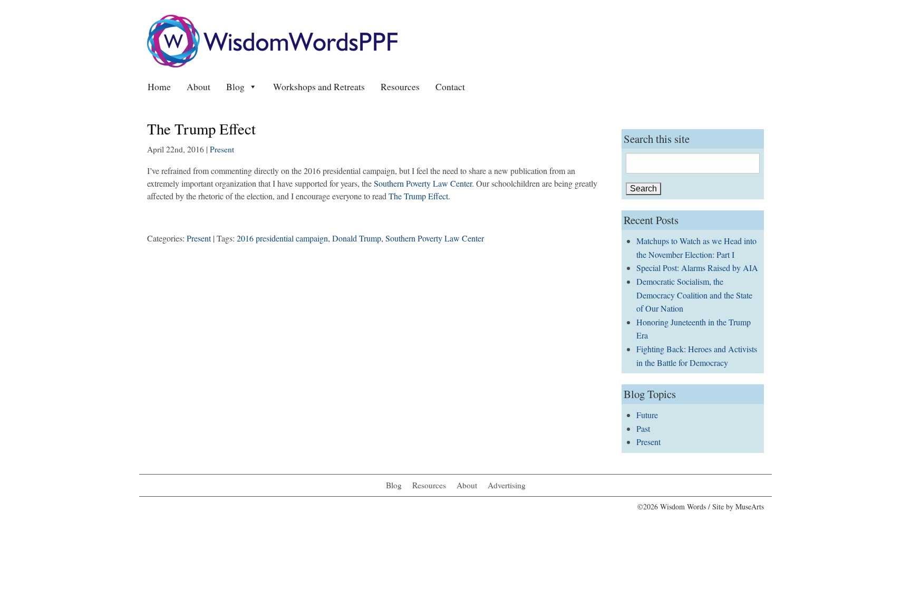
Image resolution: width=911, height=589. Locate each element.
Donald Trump (356, 238)
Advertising (507, 485)
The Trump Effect (418, 195)
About (198, 86)
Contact (450, 86)
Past (643, 428)
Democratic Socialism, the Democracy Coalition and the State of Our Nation (694, 295)
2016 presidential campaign (282, 238)
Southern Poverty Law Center (423, 183)
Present (222, 149)
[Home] (272, 39)
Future (647, 414)
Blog (235, 86)
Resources (400, 86)
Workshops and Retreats (319, 86)
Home (159, 86)
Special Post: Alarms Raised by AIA (697, 267)
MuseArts (749, 506)
